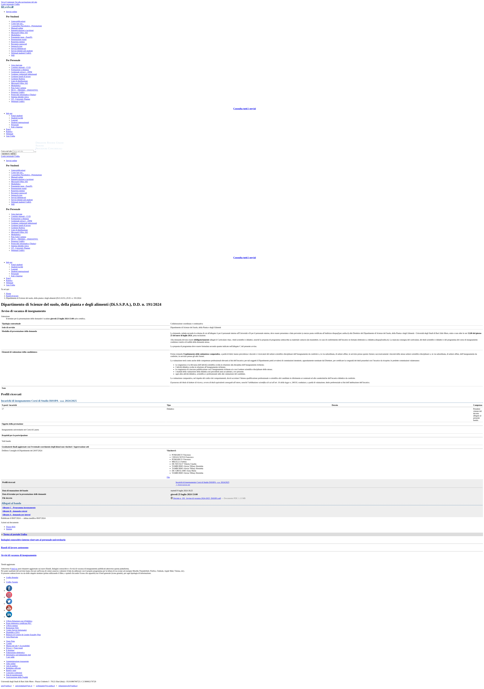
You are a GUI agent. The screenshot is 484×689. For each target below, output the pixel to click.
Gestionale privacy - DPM (21, 72)
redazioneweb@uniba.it (67, 686)
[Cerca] (35, 151)
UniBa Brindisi (12, 577)
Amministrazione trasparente (17, 661)
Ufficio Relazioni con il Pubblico (19, 621)
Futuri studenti (17, 116)
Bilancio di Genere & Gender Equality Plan (23, 635)
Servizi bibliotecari (18, 48)
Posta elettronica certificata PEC (19, 623)
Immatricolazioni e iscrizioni (22, 30)
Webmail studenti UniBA (21, 53)
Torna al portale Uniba (15, 534)
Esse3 (8, 129)
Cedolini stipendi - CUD (21, 67)
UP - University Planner (20, 99)
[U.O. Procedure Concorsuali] (18, 149)
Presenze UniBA (18, 92)
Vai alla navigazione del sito (26, 2)
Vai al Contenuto (7, 2)
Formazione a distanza (20, 70)
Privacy (9, 648)
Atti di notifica (12, 666)
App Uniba (10, 136)
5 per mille (10, 657)
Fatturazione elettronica (15, 652)
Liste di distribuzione (19, 81)
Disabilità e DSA (13, 632)
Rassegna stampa (18, 42)
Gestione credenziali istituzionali (24, 74)
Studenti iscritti (17, 118)
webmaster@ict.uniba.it (45, 686)
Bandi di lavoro (12, 296)
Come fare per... (17, 24)
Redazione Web (12, 628)
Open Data (10, 641)
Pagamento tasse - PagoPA (21, 37)
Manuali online (17, 28)
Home (8, 293)
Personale (15, 125)
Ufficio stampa (12, 626)
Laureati (14, 120)
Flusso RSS (10, 527)
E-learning (10, 650)
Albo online (11, 664)
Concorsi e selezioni (14, 673)
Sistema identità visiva (20, 97)
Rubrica (9, 131)
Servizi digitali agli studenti (22, 51)
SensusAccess (16, 46)
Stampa (9, 529)
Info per (9, 113)
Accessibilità (24, 646)
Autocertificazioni (18, 21)
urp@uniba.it (6, 686)
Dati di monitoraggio (14, 675)
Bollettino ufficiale (13, 668)
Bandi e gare (11, 670)
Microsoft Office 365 (19, 33)
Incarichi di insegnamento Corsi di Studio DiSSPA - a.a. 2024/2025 (202, 482)
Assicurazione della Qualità (17, 677)
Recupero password (19, 44)
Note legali (18, 648)
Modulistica (15, 35)
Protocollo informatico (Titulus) (23, 95)
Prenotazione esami (18, 39)
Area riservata (16, 65)
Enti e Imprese (17, 127)
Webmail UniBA (18, 101)
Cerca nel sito (6, 151)
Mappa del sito (12, 646)
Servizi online (11, 12)
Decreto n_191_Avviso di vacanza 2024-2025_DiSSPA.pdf (197, 498)
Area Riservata (12, 637)
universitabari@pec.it (23, 686)
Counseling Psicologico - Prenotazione (26, 26)
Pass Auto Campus (18, 88)
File (168, 477)
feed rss (14, 569)
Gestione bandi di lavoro (21, 76)
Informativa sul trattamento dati (18, 655)
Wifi (12, 55)
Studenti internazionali (20, 122)
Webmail (9, 134)
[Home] (56, 149)
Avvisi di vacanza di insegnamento (19, 555)
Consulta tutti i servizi (244, 108)
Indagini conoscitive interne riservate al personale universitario (33, 539)
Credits (9, 643)
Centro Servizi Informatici (16, 630)
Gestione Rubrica (18, 79)
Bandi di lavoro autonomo (14, 547)
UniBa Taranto (12, 582)
